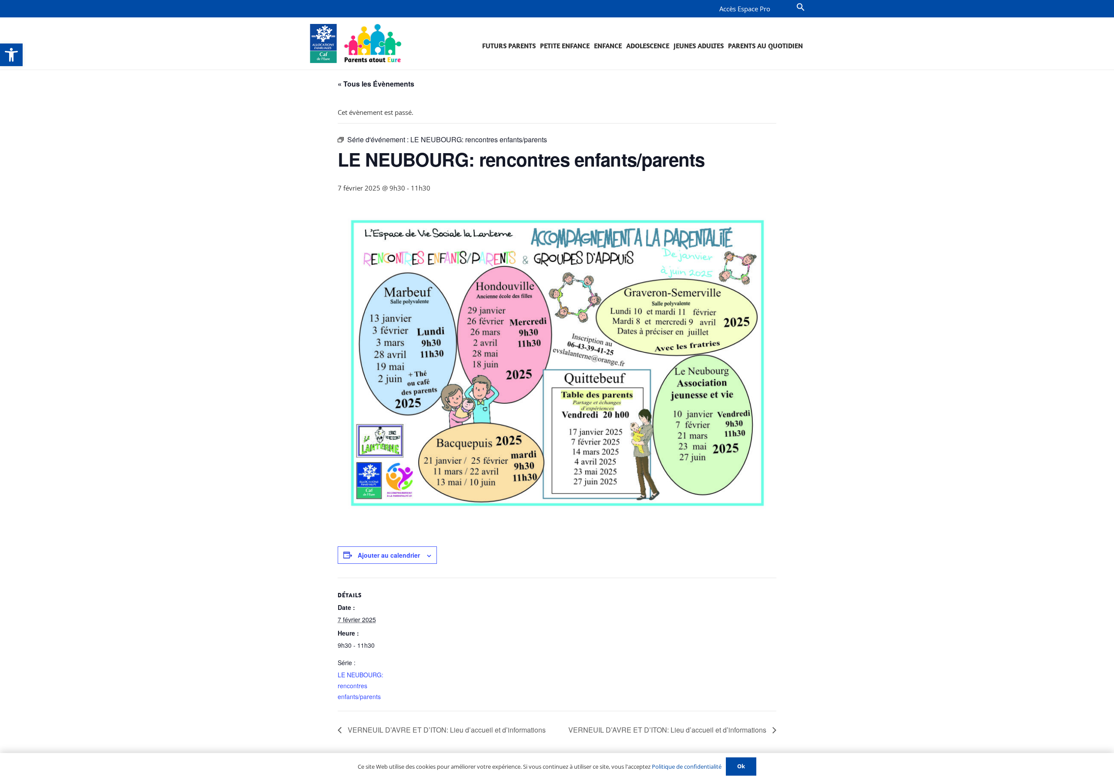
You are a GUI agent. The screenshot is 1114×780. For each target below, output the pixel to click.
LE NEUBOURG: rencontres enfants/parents (360, 685)
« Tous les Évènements (376, 84)
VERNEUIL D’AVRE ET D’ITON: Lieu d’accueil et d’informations (446, 730)
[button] (11, 55)
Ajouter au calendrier (389, 555)
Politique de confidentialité (686, 766)
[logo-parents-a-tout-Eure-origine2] (356, 43)
